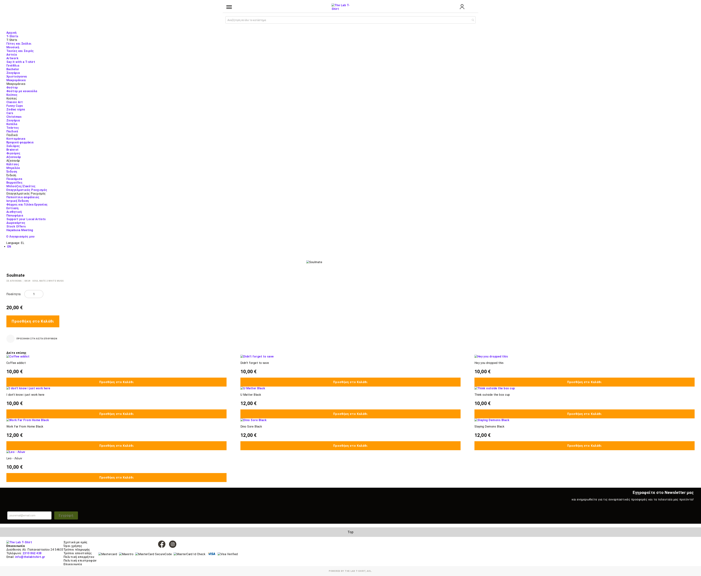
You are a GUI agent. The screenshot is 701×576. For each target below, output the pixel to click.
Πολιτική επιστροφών (80, 560)
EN (9, 246)
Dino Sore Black (251, 426)
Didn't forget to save (254, 363)
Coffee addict (16, 363)
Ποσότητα (13, 294)
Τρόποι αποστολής (78, 553)
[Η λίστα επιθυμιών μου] (452, 7)
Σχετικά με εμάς (75, 542)
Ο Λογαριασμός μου (20, 236)
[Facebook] (161, 544)
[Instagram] (172, 544)
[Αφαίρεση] (27, 294)
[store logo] (341, 7)
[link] (462, 8)
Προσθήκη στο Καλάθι (116, 382)
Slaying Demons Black (489, 426)
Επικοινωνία (73, 564)
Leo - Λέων (14, 458)
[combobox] (350, 20)
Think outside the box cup (492, 394)
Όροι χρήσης (73, 546)
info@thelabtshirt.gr (30, 557)
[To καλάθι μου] (472, 7)
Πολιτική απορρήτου (79, 557)
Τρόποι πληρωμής (77, 549)
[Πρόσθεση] (40, 294)
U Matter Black (250, 394)
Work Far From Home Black (24, 426)
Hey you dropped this (489, 363)
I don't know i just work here (25, 394)
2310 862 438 (32, 553)
